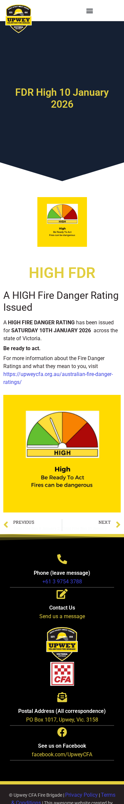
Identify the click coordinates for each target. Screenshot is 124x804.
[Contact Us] (62, 594)
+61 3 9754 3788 (62, 581)
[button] (89, 10)
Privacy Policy (81, 795)
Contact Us (62, 608)
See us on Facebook (62, 746)
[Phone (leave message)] (62, 559)
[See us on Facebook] (62, 732)
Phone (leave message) (62, 573)
